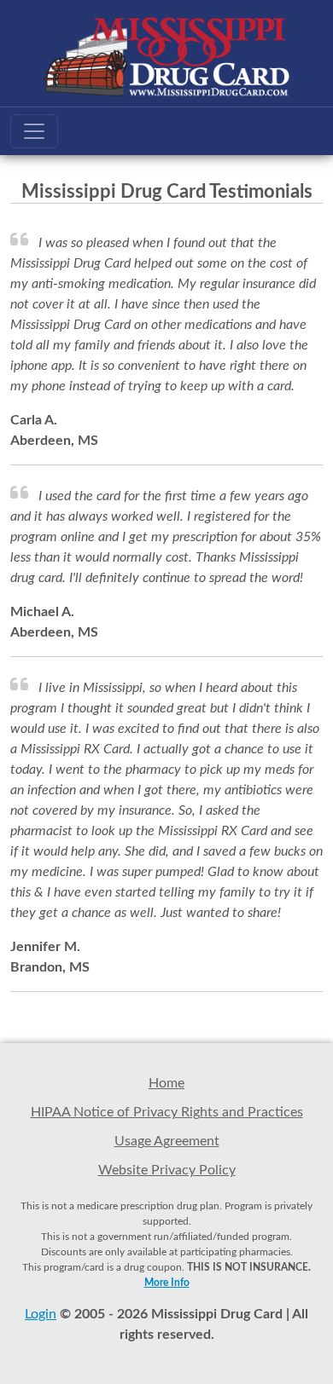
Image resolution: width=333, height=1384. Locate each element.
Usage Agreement (166, 1141)
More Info (167, 1282)
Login (40, 1314)
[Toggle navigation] (34, 131)
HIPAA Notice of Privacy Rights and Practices (167, 1112)
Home (166, 1083)
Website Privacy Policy (167, 1170)
